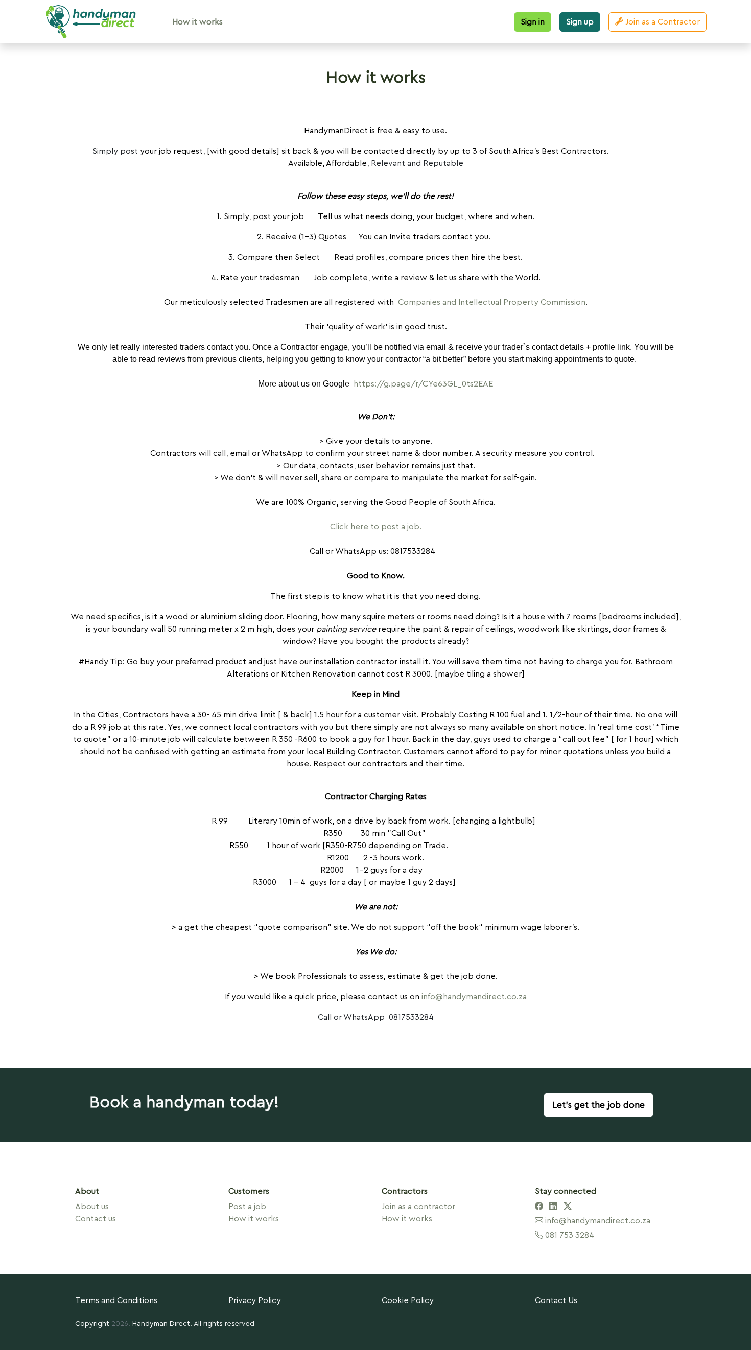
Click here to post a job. (375, 527)
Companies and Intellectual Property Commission (491, 302)
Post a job (247, 1206)
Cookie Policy (408, 1300)
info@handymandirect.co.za (474, 997)
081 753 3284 (568, 1235)
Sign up (580, 22)
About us (92, 1206)
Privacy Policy (254, 1300)
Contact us (95, 1219)
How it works (197, 22)
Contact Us (556, 1300)
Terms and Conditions (116, 1300)
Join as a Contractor (661, 22)
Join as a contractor (418, 1206)
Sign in (533, 22)
